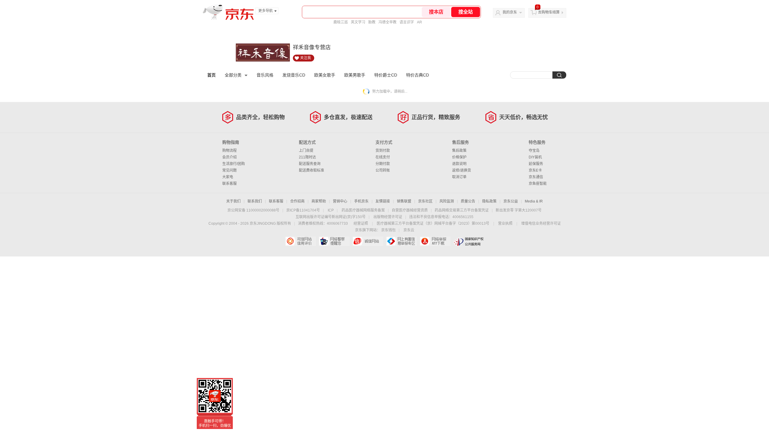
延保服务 (536, 164)
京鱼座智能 (538, 184)
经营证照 (361, 223)
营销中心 (340, 201)
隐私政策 (489, 201)
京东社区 (425, 201)
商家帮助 (319, 201)
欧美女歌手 (324, 75)
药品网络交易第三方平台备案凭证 (462, 210)
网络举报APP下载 (435, 241)
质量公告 (468, 201)
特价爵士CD (385, 75)
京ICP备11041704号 (303, 210)
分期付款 (382, 164)
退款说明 (459, 164)
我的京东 (510, 12)
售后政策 (459, 150)
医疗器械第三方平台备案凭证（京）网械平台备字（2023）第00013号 (433, 223)
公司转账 (382, 170)
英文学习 (358, 22)
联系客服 (229, 184)
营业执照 (505, 223)
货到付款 (382, 150)
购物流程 (229, 150)
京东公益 (510, 201)
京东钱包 (388, 230)
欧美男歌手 (354, 75)
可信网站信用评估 (300, 241)
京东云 (408, 230)
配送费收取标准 (311, 170)
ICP (331, 210)
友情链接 (382, 201)
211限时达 (307, 157)
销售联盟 (404, 201)
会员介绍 (229, 157)
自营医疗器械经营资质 (410, 210)
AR (419, 22)
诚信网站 (367, 241)
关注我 (305, 58)
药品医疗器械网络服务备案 (363, 210)
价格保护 (459, 157)
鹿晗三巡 (340, 22)
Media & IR (534, 201)
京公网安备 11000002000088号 (253, 210)
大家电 (227, 177)
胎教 (371, 22)
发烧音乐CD (293, 75)
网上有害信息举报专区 (401, 241)
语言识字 (407, 22)
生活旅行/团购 (233, 164)
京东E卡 (535, 170)
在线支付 (382, 157)
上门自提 (306, 150)
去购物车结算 (549, 12)
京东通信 (536, 177)
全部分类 (233, 75)
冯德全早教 (387, 22)
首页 (211, 75)
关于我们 (233, 201)
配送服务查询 (310, 164)
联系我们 (255, 201)
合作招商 (297, 201)
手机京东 (361, 201)
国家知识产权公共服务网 (468, 241)
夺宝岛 (534, 150)
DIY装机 (535, 157)
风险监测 (446, 201)
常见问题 (229, 170)
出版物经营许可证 (387, 217)
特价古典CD (417, 75)
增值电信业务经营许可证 (541, 223)
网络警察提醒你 (334, 241)
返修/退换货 (461, 170)
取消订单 (459, 177)
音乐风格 (265, 75)
